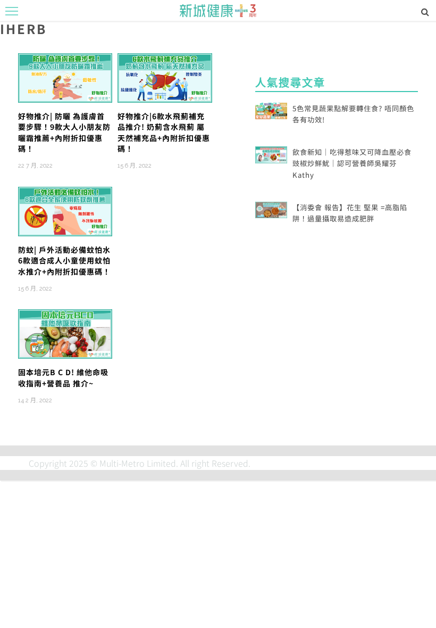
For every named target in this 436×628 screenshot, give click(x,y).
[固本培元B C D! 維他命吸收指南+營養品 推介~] (65, 332)
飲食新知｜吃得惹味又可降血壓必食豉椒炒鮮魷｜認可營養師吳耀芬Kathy (352, 163)
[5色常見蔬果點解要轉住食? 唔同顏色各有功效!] (271, 109)
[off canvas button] (11, 11)
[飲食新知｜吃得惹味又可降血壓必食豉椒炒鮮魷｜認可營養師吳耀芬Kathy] (271, 153)
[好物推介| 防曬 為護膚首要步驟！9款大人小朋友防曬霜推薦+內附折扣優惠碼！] (65, 76)
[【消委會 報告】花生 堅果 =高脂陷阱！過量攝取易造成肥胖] (271, 208)
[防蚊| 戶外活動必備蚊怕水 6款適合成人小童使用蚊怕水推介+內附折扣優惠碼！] (65, 210)
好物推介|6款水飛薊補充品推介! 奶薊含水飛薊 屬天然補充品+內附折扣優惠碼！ (164, 132)
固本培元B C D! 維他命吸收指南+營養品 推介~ (63, 377)
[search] (425, 11)
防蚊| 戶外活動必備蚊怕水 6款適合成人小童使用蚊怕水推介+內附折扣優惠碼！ (64, 260)
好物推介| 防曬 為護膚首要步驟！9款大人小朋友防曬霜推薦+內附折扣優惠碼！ (64, 132)
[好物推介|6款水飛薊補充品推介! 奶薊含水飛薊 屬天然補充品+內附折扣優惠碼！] (165, 76)
